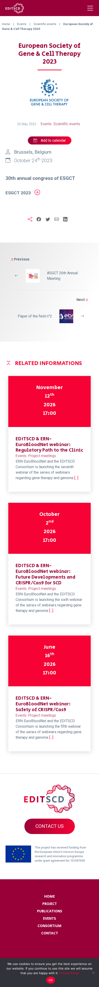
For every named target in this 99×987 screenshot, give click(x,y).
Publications (49, 911)
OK (51, 980)
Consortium (49, 926)
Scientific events (66, 124)
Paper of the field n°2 (35, 316)
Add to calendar (53, 140)
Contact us (49, 826)
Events (46, 124)
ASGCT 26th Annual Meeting (62, 276)
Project (49, 904)
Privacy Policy (69, 973)
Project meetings (42, 456)
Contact (49, 933)
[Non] (93, 972)
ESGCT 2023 (18, 192)
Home (49, 896)
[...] (76, 478)
